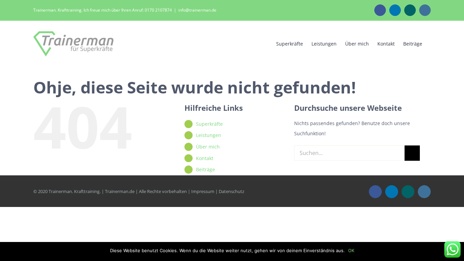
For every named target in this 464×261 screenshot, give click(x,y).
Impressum (202, 191)
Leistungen (208, 135)
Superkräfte (209, 124)
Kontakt (204, 158)
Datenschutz (231, 191)
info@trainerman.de (197, 10)
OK (351, 250)
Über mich (208, 146)
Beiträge (205, 169)
